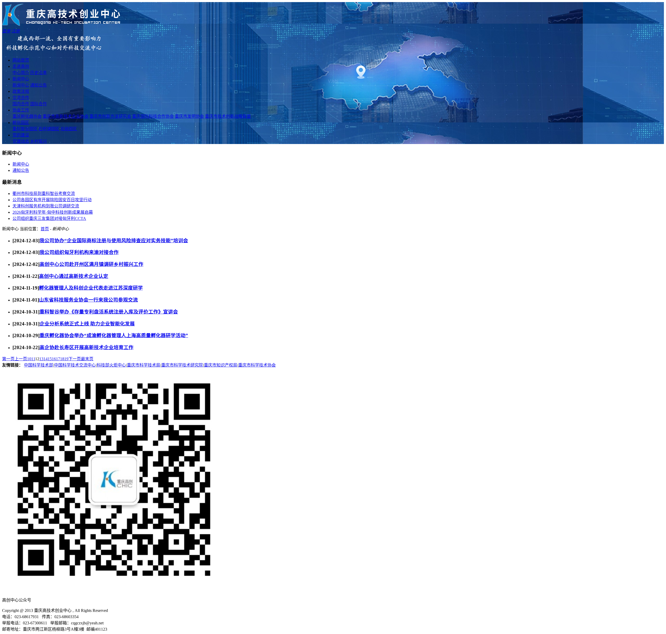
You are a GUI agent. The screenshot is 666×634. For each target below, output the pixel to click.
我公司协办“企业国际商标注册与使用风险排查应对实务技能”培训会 (114, 240)
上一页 (21, 359)
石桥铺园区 (49, 129)
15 (50, 359)
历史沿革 (38, 72)
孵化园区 (20, 122)
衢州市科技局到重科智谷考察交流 (43, 193)
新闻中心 (20, 79)
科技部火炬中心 (111, 365)
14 (45, 359)
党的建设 (20, 135)
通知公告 (38, 85)
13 (41, 359)
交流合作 (20, 97)
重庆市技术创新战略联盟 (228, 116)
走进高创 (20, 66)
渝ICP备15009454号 (129, 610)
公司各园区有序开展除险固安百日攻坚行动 (52, 200)
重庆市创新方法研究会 (110, 116)
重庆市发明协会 (189, 116)
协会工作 (20, 110)
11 (33, 359)
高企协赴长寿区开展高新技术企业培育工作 (86, 347)
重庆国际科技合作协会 (153, 116)
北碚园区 (68, 129)
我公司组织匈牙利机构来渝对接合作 (79, 252)
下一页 (74, 359)
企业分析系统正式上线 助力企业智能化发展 (87, 323)
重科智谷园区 (24, 129)
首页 (45, 229)
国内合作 (20, 104)
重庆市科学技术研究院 (182, 365)
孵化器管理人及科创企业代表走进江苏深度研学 (91, 288)
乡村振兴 (38, 141)
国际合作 (38, 104)
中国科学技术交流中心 (75, 365)
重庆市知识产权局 (220, 365)
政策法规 (20, 91)
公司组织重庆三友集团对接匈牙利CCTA (49, 218)
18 (62, 359)
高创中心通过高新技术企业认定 (73, 276)
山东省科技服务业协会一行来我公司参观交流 (88, 300)
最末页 (87, 359)
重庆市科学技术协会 (257, 365)
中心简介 (20, 72)
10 (29, 359)
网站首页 (20, 60)
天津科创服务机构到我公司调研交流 (45, 206)
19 (66, 359)
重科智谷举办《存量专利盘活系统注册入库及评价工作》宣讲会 (109, 312)
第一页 (8, 359)
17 (58, 359)
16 (54, 359)
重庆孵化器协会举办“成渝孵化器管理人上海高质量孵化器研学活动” (114, 335)
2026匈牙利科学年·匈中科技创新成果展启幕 (52, 212)
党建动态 (20, 141)
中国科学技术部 (38, 365)
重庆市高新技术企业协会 (65, 116)
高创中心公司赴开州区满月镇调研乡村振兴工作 (91, 264)
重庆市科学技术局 (143, 365)
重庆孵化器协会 (27, 116)
